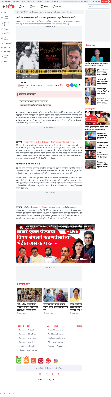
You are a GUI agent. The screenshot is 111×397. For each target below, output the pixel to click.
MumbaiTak (6, 1)
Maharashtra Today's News (57, 346)
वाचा (34, 6)
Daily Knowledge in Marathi (57, 338)
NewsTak (16, 1)
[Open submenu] (12, 38)
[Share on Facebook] (72, 85)
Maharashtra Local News (27, 338)
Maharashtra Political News (28, 330)
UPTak (23, 1)
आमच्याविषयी (39, 368)
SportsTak (30, 1)
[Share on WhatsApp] (76, 85)
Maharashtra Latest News (27, 342)
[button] (29, 295)
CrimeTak (39, 1)
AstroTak (55, 1)
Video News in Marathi (55, 342)
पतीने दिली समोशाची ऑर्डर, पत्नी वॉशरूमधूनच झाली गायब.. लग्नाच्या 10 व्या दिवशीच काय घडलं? (50, 207)
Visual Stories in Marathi (56, 334)
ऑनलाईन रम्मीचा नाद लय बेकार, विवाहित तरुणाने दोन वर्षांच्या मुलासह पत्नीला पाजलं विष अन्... (49, 142)
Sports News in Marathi (26, 346)
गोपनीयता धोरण (49, 368)
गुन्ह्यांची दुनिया (24, 12)
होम (23, 6)
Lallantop (47, 1)
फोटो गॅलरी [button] (58, 6)
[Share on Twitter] (79, 85)
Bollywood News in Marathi (28, 350)
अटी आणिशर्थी (58, 368)
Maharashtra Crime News (27, 334)
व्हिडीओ (46, 6)
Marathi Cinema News (55, 330)
